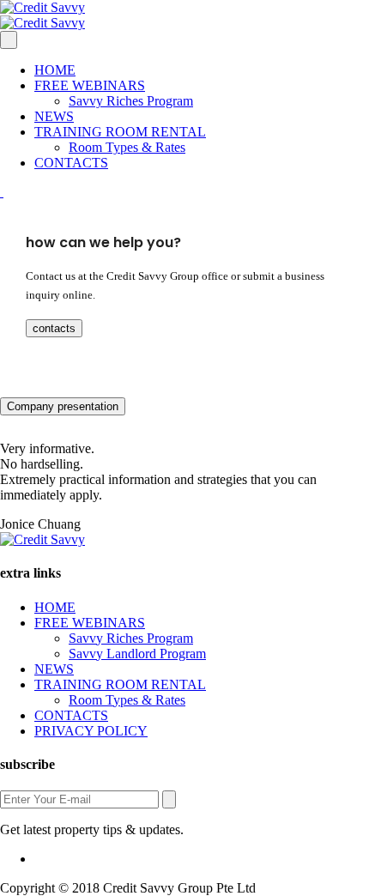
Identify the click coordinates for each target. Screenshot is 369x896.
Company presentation (62, 406)
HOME (55, 70)
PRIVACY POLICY (91, 730)
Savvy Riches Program (131, 101)
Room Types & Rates (127, 147)
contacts (54, 328)
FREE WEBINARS (89, 85)
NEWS (54, 116)
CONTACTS (71, 162)
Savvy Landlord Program (137, 653)
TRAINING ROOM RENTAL (120, 131)
